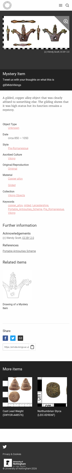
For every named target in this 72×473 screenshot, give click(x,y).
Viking (11, 158)
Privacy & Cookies (12, 454)
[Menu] (61, 5)
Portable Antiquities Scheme (19, 251)
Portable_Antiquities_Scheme (25, 209)
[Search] (67, 5)
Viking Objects (16, 195)
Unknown (13, 128)
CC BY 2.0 (28, 238)
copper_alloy (15, 205)
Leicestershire (40, 205)
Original (12, 168)
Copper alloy (15, 178)
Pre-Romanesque (18, 148)
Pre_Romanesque (53, 209)
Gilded (12, 185)
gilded (27, 205)
